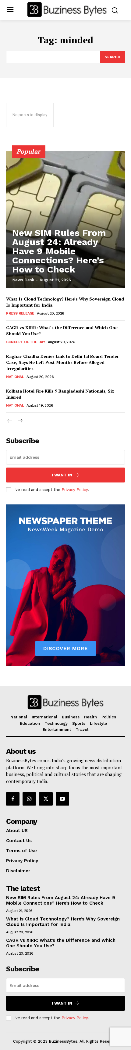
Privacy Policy (75, 489)
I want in (62, 475)
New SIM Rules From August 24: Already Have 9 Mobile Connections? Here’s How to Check (59, 251)
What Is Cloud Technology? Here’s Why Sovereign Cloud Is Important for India (63, 921)
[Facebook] (12, 799)
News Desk (23, 280)
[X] (45, 799)
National (15, 377)
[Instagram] (29, 799)
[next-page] (19, 421)
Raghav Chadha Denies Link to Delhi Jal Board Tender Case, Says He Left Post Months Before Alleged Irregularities (62, 362)
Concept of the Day (25, 342)
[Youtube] (62, 799)
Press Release (20, 313)
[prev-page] (10, 421)
